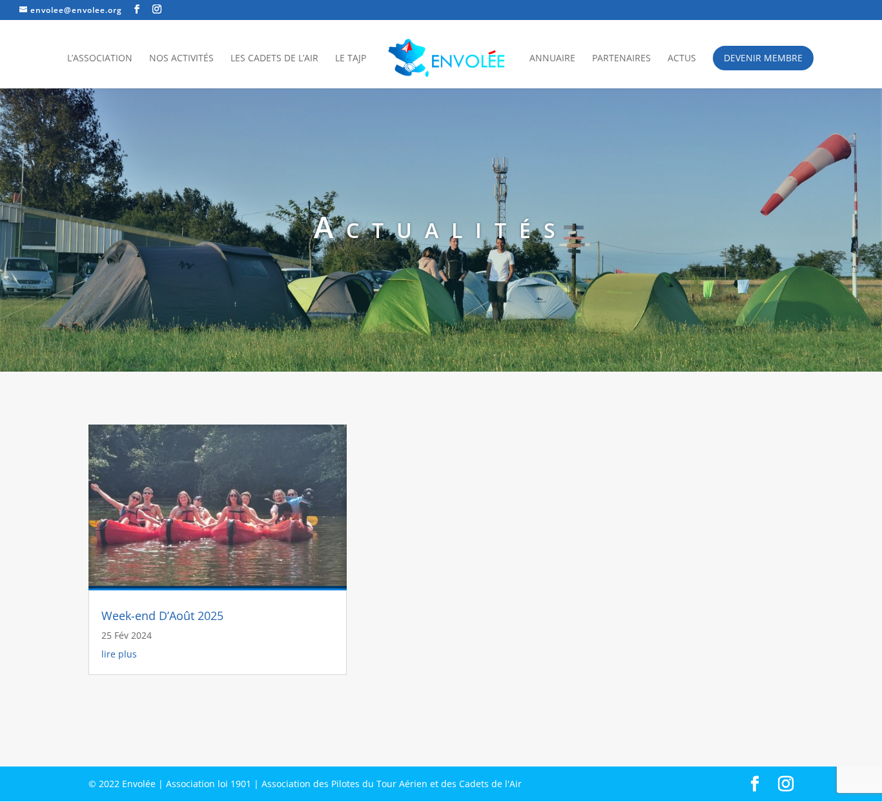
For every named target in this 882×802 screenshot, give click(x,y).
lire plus (119, 654)
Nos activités (181, 59)
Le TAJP (350, 59)
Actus (682, 59)
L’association (99, 59)
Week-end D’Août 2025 (162, 615)
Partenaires (621, 59)
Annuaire (552, 59)
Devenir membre (763, 58)
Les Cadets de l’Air (274, 59)
